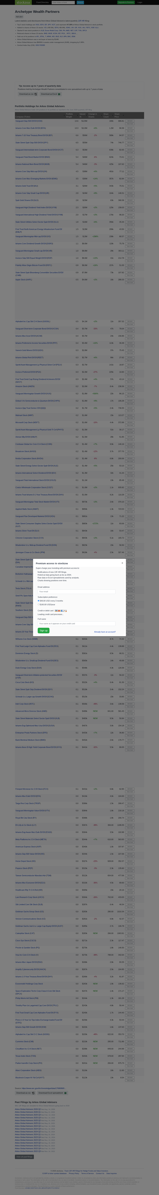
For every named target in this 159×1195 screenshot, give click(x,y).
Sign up (43, 630)
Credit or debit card (46, 611)
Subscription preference (47, 597)
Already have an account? (105, 632)
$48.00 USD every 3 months (51, 601)
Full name (42, 619)
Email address (44, 587)
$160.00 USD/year (47, 605)
